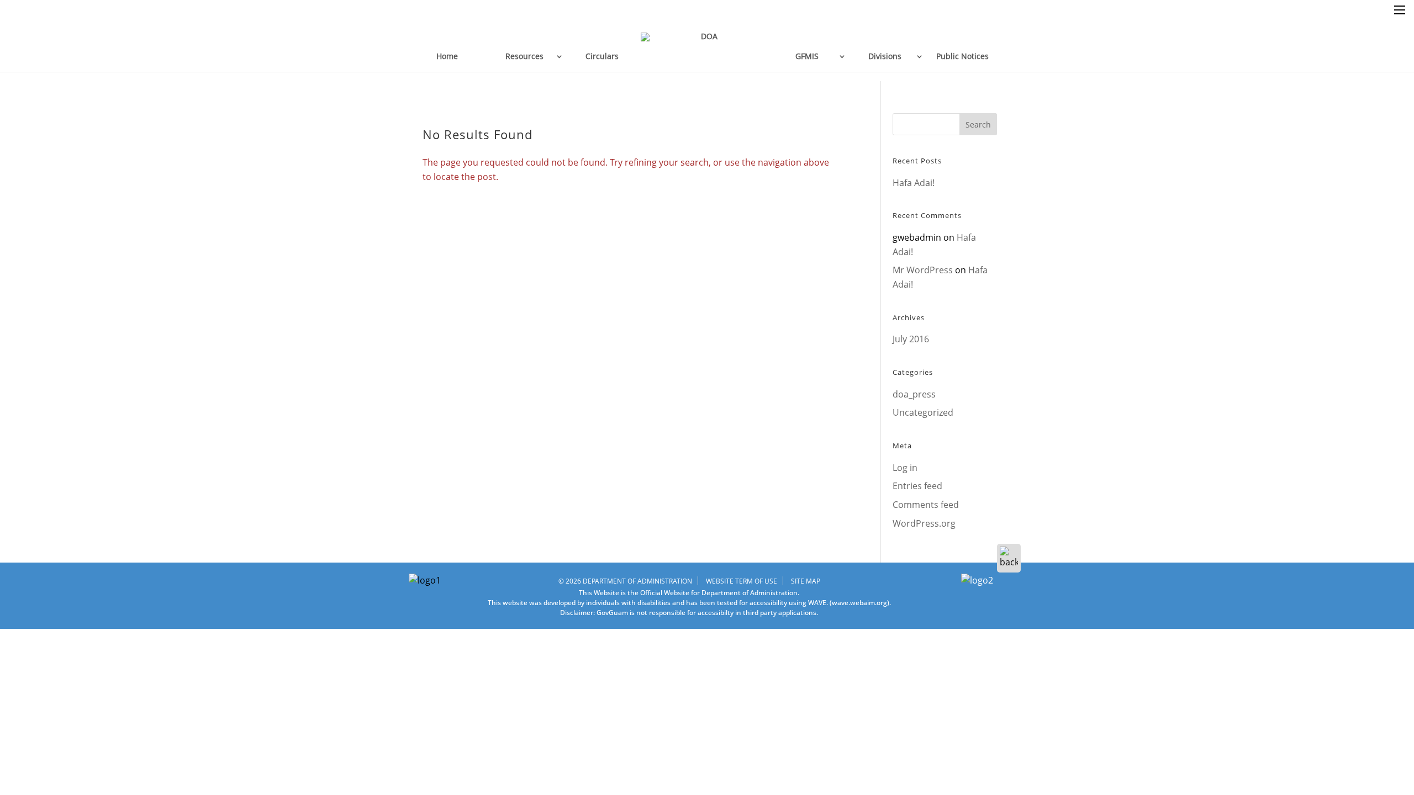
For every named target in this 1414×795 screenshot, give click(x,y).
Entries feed (917, 486)
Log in (905, 468)
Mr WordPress (923, 270)
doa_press (914, 394)
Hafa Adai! (914, 183)
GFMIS (807, 56)
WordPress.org (924, 523)
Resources (524, 56)
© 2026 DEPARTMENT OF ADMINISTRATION (625, 581)
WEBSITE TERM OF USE (741, 581)
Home (447, 56)
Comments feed (926, 505)
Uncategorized (923, 412)
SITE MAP (805, 581)
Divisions (884, 56)
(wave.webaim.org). (859, 602)
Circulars (602, 56)
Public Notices (962, 56)
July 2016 (911, 339)
